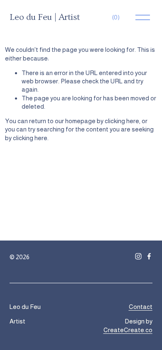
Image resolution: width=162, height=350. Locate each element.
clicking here (122, 120)
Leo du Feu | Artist (45, 17)
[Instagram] (138, 256)
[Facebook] (149, 256)
